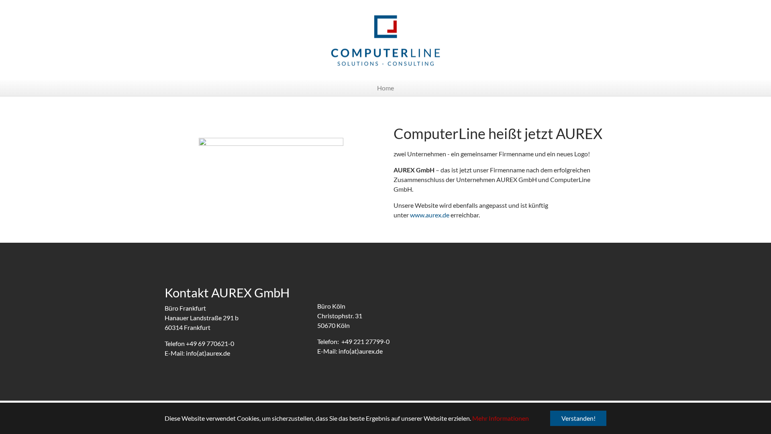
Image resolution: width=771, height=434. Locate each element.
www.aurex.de (429, 215)
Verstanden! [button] (578, 418)
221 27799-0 (371, 341)
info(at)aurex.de (208, 353)
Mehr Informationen (500, 418)
